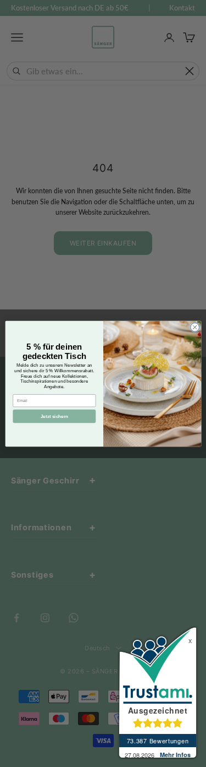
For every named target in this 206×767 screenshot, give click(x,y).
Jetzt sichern (54, 416)
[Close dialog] (194, 327)
